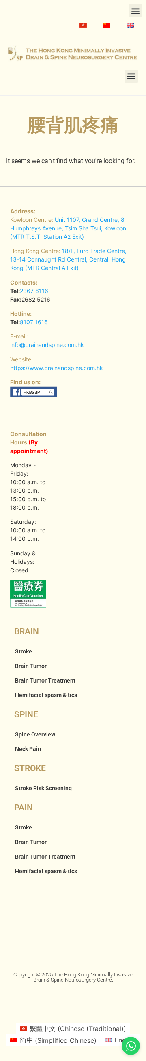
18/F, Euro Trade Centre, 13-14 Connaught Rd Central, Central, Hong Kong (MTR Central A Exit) (68, 259)
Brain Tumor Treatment (45, 680)
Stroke (23, 651)
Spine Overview (35, 734)
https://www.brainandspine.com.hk (56, 367)
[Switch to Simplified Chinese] (106, 25)
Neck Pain (28, 749)
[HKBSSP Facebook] (34, 394)
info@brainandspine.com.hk (47, 344)
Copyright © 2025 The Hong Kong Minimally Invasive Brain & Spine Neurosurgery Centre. (73, 977)
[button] (135, 10)
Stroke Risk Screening (43, 788)
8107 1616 (34, 322)
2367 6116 (34, 290)
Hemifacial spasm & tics (46, 695)
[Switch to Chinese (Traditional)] (83, 25)
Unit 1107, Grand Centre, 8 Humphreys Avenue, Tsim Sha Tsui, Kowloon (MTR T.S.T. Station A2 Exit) (68, 228)
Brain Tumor (31, 666)
